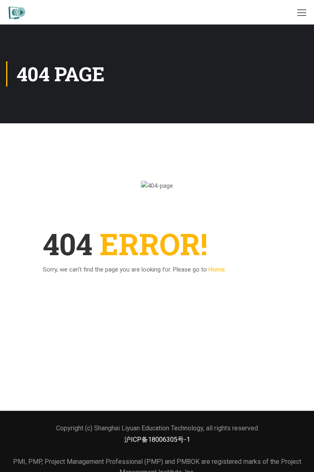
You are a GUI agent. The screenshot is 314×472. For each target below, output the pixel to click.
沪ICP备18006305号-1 (157, 439)
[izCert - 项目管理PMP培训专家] (16, 12)
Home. (217, 269)
